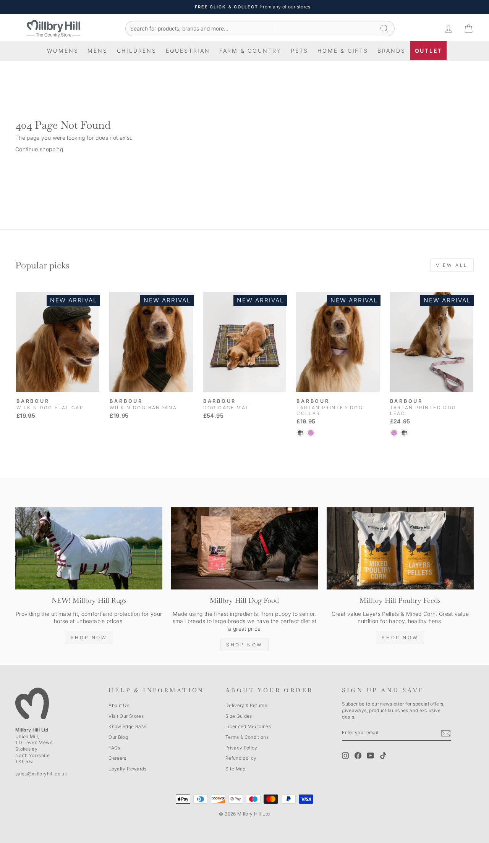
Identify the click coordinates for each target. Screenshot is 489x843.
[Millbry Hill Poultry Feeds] (400, 548)
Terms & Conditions (247, 737)
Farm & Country (250, 50)
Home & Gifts (342, 50)
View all (452, 265)
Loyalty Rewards (127, 769)
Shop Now (89, 637)
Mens (97, 50)
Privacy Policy (241, 748)
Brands (391, 50)
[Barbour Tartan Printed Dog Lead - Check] (404, 432)
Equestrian (188, 50)
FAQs (114, 748)
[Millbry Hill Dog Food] (244, 548)
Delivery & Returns (246, 705)
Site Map (235, 769)
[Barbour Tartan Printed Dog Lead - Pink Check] (394, 432)
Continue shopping (39, 149)
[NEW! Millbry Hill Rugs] (88, 548)
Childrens (137, 50)
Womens (63, 50)
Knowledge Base (127, 726)
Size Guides (238, 716)
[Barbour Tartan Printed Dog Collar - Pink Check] (310, 432)
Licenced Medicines (248, 726)
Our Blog (118, 737)
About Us (118, 705)
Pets (299, 50)
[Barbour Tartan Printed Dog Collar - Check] (300, 432)
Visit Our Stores (126, 716)
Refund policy (241, 758)
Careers (117, 758)
